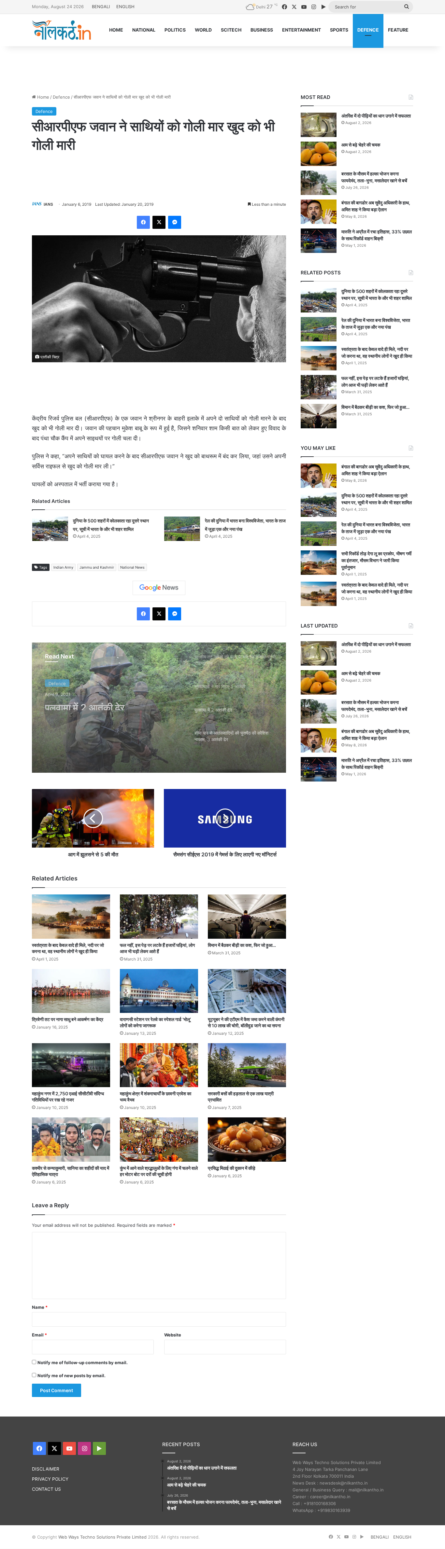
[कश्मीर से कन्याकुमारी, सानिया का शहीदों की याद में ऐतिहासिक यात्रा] (71, 1139)
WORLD (203, 30)
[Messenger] (174, 222)
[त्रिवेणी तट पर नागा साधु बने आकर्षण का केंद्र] (71, 991)
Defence (61, 97)
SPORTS (339, 30)
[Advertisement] (222, 67)
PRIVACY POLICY (50, 1479)
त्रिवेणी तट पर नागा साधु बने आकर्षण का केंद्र (67, 1019)
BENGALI (101, 6)
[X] (158, 222)
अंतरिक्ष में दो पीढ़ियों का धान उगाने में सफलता (376, 115)
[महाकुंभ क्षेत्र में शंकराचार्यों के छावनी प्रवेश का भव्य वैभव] (159, 1065)
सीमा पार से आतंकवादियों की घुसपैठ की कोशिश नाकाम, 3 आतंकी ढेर (111, 710)
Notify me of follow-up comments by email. (82, 1362)
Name (40, 1307)
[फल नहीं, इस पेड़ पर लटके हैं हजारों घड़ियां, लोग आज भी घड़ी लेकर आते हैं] (159, 916)
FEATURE (398, 30)
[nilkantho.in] (61, 30)
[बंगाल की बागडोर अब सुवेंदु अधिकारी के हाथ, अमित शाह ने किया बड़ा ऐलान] (319, 212)
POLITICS (175, 30)
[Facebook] (143, 222)
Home (42, 97)
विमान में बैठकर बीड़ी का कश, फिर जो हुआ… (242, 945)
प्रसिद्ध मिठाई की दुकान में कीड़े (231, 1168)
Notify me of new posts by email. (71, 1375)
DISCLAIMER (45, 1469)
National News (132, 567)
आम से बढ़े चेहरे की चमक (360, 144)
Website (172, 1334)
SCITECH (231, 30)
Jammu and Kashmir (96, 567)
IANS (48, 204)
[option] (159, 708)
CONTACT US (46, 1489)
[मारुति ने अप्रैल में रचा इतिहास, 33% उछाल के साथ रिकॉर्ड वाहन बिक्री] (319, 240)
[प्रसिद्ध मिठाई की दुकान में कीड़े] (247, 1139)
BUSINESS (262, 30)
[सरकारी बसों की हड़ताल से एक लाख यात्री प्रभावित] (247, 1065)
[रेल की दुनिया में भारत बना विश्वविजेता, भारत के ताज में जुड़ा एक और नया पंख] (182, 529)
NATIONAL (143, 30)
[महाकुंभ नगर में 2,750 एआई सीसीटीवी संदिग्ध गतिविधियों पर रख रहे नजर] (71, 1065)
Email (39, 1334)
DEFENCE (368, 30)
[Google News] (159, 588)
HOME (116, 30)
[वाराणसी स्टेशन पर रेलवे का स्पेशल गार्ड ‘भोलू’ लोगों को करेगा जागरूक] (159, 991)
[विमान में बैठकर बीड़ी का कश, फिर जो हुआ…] (247, 916)
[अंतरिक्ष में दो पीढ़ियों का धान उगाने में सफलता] (319, 125)
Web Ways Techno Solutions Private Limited (102, 1537)
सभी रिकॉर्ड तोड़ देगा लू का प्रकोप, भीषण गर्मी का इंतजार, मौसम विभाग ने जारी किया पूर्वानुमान (376, 560)
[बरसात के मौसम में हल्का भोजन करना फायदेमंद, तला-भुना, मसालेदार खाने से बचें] (319, 183)
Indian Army (63, 567)
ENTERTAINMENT (301, 30)
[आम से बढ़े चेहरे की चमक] (319, 154)
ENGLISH (125, 6)
